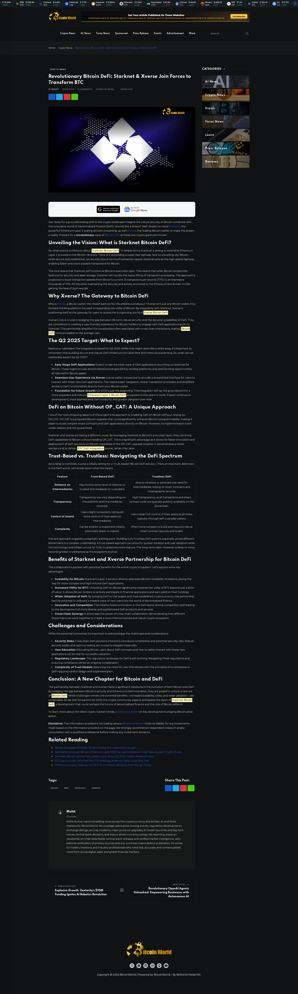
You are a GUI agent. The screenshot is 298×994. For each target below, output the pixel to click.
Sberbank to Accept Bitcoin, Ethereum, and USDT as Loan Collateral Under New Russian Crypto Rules (118, 752)
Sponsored (121, 33)
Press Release (141, 33)
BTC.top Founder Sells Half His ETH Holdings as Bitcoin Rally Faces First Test (102, 760)
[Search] (247, 33)
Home (51, 48)
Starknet (174, 226)
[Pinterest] (67, 97)
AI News (86, 33)
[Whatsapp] (74, 97)
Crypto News (67, 33)
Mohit (55, 89)
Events (157, 33)
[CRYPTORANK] (295, 3)
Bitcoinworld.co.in (133, 723)
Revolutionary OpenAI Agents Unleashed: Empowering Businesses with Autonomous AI (161, 892)
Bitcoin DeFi (112, 235)
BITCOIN (54, 788)
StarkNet (96, 788)
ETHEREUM (80, 788)
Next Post (179, 884)
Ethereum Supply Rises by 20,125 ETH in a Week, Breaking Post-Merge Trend (103, 765)
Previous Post (67, 886)
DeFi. (66, 788)
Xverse (132, 230)
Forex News (103, 33)
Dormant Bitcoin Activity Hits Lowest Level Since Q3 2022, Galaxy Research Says (104, 756)
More (192, 33)
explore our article (126, 711)
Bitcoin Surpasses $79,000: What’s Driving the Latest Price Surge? (95, 747)
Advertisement (175, 33)
